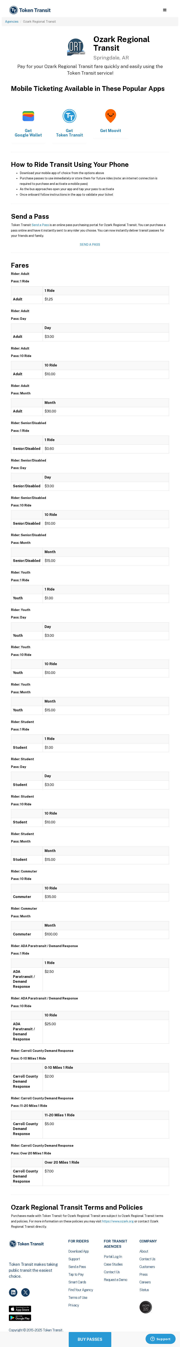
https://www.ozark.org (118, 1221)
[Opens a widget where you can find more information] (160, 1339)
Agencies (11, 21)
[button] (164, 10)
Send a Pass (40, 225)
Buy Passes (90, 1339)
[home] (31, 10)
